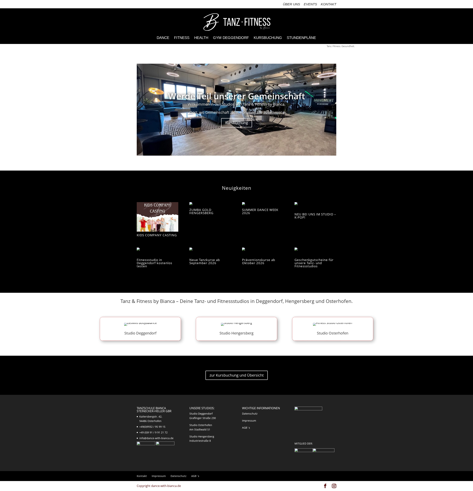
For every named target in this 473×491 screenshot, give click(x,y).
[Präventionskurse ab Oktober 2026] (263, 252)
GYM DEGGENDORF (231, 38)
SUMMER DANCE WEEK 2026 (260, 211)
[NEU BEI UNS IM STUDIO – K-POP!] (315, 206)
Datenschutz (250, 413)
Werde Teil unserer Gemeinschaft (236, 96)
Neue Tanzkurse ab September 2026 (204, 261)
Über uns (291, 4)
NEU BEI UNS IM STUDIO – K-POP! (315, 215)
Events (310, 4)
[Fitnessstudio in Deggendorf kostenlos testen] (157, 252)
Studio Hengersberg (236, 333)
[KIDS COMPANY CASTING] (157, 217)
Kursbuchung (268, 38)
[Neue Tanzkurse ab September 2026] (210, 252)
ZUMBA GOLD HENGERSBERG (201, 211)
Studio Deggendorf (140, 333)
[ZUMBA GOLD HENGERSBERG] (210, 204)
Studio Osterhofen (332, 333)
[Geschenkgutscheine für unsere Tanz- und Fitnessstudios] (315, 252)
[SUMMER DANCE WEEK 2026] (263, 204)
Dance (163, 38)
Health (201, 38)
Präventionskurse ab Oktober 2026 (258, 261)
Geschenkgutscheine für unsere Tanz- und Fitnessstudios (314, 263)
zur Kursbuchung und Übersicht (237, 375)
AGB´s (246, 427)
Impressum (249, 420)
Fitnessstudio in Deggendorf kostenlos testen (154, 263)
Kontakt (328, 4)
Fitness (181, 38)
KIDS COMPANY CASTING (157, 235)
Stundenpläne (301, 38)
